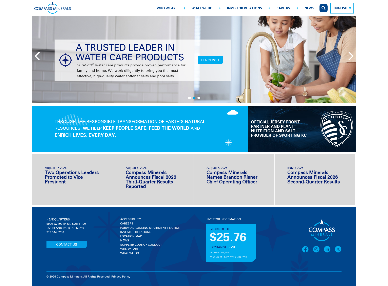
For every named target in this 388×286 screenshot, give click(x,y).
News (124, 240)
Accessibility (130, 219)
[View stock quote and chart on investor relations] (224, 236)
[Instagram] (318, 252)
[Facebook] (307, 252)
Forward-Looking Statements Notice (150, 228)
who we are (167, 8)
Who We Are (129, 249)
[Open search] (323, 8)
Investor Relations (135, 232)
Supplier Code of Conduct (141, 244)
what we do (202, 8)
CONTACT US (66, 244)
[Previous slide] (38, 56)
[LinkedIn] (329, 252)
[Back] (150, 6)
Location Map (131, 236)
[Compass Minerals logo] (52, 8)
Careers (126, 223)
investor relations (244, 8)
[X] (338, 252)
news (309, 8)
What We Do (129, 253)
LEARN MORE (210, 60)
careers (283, 8)
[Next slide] (349, 56)
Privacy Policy (120, 276)
